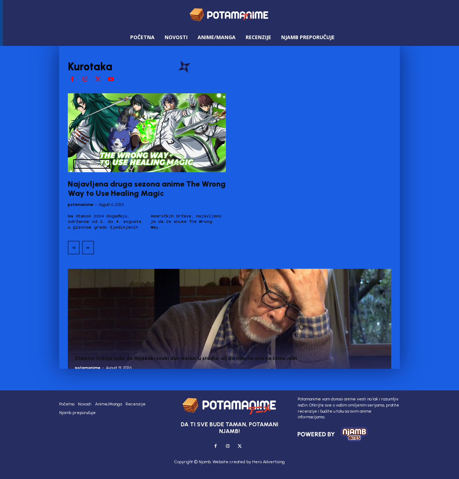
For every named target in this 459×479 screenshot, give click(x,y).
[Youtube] (110, 79)
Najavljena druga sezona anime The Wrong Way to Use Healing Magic (147, 188)
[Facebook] (72, 79)
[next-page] (379, 283)
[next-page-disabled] (88, 247)
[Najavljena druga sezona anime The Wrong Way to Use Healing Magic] (147, 133)
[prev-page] (74, 247)
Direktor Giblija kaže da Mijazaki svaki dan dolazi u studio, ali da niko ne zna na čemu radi (186, 358)
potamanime (80, 204)
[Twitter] (98, 79)
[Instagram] (85, 79)
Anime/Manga (91, 163)
